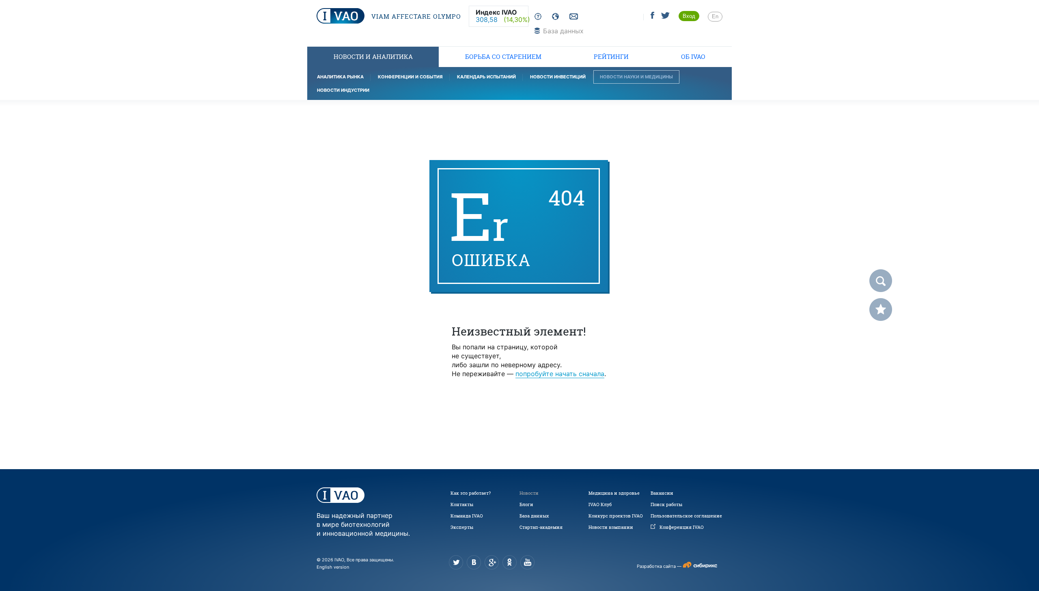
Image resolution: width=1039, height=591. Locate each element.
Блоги (526, 504)
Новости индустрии (343, 90)
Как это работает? (471, 493)
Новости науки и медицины (636, 77)
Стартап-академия (541, 527)
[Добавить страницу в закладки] (880, 309)
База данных (534, 516)
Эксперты (462, 527)
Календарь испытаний (486, 77)
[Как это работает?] (536, 17)
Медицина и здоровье (614, 493)
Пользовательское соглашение (686, 516)
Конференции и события (410, 77)
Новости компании (610, 527)
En (715, 16)
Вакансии (662, 493)
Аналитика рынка (340, 77)
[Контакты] (572, 17)
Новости (529, 493)
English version (333, 567)
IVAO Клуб (600, 504)
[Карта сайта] (554, 17)
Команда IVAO (467, 516)
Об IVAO (693, 56)
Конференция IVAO (682, 527)
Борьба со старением (503, 56)
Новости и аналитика (373, 56)
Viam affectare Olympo (415, 16)
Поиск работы (666, 504)
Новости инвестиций (558, 77)
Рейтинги (611, 56)
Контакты (462, 504)
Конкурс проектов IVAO (615, 516)
